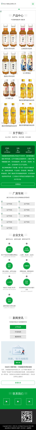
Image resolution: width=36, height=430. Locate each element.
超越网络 (29, 428)
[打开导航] (33, 4)
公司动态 (18, 327)
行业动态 (18, 332)
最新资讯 (18, 336)
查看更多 (18, 184)
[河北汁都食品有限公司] (8, 4)
